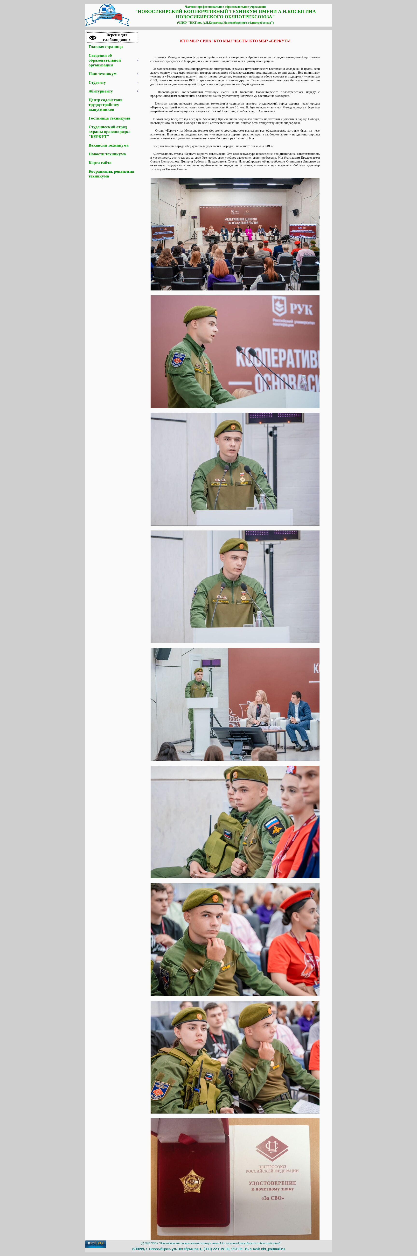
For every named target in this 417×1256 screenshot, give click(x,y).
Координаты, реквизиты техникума (111, 173)
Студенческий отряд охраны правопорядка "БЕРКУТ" (110, 132)
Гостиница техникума (109, 118)
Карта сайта (100, 162)
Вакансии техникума (109, 145)
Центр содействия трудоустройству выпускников (105, 105)
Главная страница (106, 46)
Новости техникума (107, 154)
